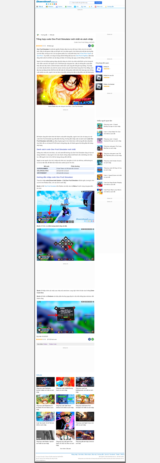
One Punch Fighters (82, 55)
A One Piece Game (85, 53)
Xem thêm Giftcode (65, 448)
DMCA (122, 454)
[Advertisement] (80, 22)
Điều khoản (88, 454)
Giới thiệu (81, 454)
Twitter (118, 454)
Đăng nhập (74, 454)
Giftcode (52, 35)
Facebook (112, 454)
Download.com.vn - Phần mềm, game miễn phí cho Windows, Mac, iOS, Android (46, 2)
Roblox (45, 344)
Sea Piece (40, 55)
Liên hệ (107, 454)
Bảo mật (94, 454)
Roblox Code (52, 344)
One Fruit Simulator (50, 186)
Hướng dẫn (44, 35)
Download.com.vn (38, 35)
